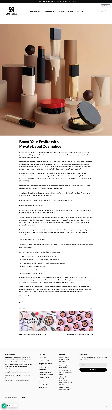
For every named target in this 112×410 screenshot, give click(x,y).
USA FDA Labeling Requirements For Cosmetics (64, 359)
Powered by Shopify (102, 406)
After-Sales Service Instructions (44, 378)
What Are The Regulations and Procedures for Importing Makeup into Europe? (65, 380)
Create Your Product (35, 11)
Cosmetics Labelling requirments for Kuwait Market (65, 372)
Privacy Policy (43, 387)
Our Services (60, 11)
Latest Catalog (43, 357)
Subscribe (93, 369)
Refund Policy (43, 382)
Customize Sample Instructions (44, 368)
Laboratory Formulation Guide (45, 364)
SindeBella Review (44, 360)
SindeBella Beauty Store (91, 406)
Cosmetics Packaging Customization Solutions (46, 373)
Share (23, 302)
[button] (105, 6)
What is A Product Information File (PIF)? (65, 388)
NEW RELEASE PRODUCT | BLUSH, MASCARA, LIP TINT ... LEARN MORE (56, 1)
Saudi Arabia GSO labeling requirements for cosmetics (65, 365)
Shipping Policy (43, 384)
